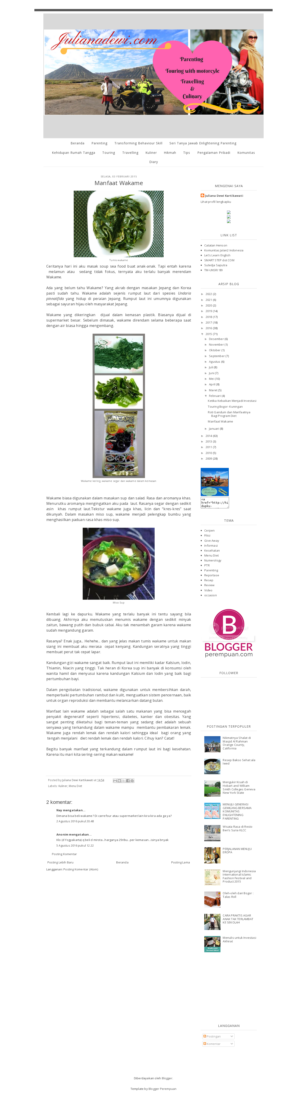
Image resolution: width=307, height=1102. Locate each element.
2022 (209, 294)
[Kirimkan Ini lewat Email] (115, 780)
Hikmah (170, 152)
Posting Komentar (64, 854)
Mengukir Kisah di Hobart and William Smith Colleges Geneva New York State (239, 787)
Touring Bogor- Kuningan (225, 407)
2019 (209, 311)
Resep (208, 580)
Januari (214, 429)
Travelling (130, 152)
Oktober (215, 350)
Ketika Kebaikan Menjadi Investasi (232, 401)
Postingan (213, 1036)
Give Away (211, 541)
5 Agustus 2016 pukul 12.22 (75, 845)
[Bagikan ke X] (123, 780)
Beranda (78, 143)
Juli (211, 367)
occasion (210, 595)
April (212, 384)
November (217, 344)
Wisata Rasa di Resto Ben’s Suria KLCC (237, 828)
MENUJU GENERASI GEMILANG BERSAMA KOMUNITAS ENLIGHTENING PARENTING (237, 811)
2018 (209, 317)
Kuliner (151, 152)
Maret (213, 390)
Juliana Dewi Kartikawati (224, 196)
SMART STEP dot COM (219, 260)
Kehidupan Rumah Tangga (73, 152)
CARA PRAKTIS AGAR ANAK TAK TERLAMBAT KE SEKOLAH (238, 918)
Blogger (167, 1078)
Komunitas (246, 152)
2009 (209, 458)
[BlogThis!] (119, 780)
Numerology (212, 560)
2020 (209, 305)
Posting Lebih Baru (60, 862)
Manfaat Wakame (220, 421)
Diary (153, 162)
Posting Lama (180, 862)
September (217, 356)
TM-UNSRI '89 (213, 270)
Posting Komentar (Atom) (80, 869)
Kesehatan (212, 550)
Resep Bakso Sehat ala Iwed (239, 762)
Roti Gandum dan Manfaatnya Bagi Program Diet (229, 414)
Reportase (211, 575)
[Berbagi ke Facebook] (128, 780)
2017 (209, 322)
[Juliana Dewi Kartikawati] (215, 495)
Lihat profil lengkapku (216, 202)
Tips (186, 152)
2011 (209, 447)
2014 (209, 436)
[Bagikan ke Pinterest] (132, 780)
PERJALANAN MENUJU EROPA (237, 850)
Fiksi (207, 535)
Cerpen (209, 530)
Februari (215, 396)
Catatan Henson (215, 245)
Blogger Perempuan (162, 1089)
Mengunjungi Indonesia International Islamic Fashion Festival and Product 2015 (239, 876)
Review (209, 585)
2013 (209, 441)
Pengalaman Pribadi (213, 152)
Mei (212, 379)
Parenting (99, 143)
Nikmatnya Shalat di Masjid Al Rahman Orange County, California (237, 743)
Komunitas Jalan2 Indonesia (223, 250)
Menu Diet (75, 786)
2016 (209, 328)
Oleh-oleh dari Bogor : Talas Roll (238, 895)
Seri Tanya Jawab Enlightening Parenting (202, 143)
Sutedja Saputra (215, 265)
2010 (209, 453)
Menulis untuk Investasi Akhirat (239, 939)
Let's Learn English (217, 255)
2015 (209, 334)
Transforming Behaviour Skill (138, 143)
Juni (212, 373)
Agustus (215, 362)
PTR (207, 565)
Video (208, 590)
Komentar (213, 1044)
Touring (108, 152)
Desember (217, 339)
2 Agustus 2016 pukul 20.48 (75, 821)
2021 (209, 300)
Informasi (211, 545)
